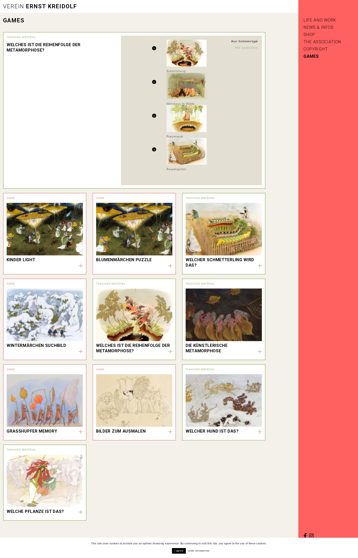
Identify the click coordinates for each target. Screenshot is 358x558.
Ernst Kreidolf (40, 6)
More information (198, 551)
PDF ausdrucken (246, 47)
